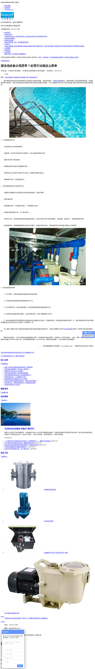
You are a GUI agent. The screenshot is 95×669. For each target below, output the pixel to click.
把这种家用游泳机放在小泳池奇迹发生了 (17, 375)
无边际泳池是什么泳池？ (12, 384)
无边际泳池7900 (42, 36)
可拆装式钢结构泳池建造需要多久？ (16, 447)
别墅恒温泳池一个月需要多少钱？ (15, 377)
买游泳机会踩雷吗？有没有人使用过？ (17, 369)
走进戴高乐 (44, 618)
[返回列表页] (5, 61)
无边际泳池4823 (20, 36)
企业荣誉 (15, 54)
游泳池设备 (9, 77)
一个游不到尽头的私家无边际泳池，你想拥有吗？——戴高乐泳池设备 (27, 441)
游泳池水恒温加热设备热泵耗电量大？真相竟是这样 (21, 445)
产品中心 (7, 44)
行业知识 (46, 57)
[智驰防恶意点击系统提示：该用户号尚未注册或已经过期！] (1, 668)
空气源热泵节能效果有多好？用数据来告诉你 (19, 443)
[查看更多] (4, 364)
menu (2, 616)
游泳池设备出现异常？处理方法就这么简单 (64, 57)
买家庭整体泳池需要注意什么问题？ (16, 379)
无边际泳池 (8, 34)
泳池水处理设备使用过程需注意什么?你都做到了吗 (17, 352)
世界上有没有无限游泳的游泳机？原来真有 (18, 367)
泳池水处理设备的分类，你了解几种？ (17, 449)
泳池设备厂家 (23, 77)
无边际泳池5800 (31, 36)
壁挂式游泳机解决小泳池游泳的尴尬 (16, 373)
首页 (39, 57)
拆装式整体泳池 (37, 46)
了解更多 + (4, 400)
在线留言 (7, 8)
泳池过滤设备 (8, 46)
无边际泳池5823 (9, 36)
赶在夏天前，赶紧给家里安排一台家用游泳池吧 (20, 382)
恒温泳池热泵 (8, 42)
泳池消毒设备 (18, 46)
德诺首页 (7, 32)
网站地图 (7, 6)
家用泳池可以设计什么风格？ (14, 371)
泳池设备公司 (33, 77)
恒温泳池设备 (8, 40)
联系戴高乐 (22, 54)
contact (3, 621)
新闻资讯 (7, 50)
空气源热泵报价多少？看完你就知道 (12, 356)
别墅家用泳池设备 (78, 46)
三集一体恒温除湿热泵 (21, 42)
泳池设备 (16, 77)
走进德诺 (7, 52)
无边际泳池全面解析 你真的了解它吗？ (19, 429)
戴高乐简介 (8, 54)
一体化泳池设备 (48, 46)
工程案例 (7, 48)
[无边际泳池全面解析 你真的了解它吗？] (15, 425)
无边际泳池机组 (9, 38)
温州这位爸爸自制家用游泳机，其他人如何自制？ (20, 381)
